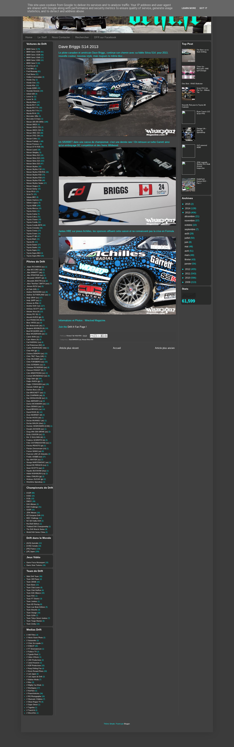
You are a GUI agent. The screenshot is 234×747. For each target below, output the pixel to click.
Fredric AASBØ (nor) (34, 457)
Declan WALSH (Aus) (35, 423)
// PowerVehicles (33, 693)
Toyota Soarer (32, 245)
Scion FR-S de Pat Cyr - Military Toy (203, 90)
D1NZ (29, 496)
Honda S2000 (32, 88)
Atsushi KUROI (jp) (34, 317)
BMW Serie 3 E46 (33, 57)
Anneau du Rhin (33, 303)
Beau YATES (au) (33, 323)
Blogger (127, 724)
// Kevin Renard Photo (35, 671)
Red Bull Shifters (33, 524)
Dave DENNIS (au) (34, 406)
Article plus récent (69, 348)
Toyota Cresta (32, 231)
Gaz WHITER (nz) (34, 460)
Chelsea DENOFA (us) (35, 354)
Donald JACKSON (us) (35, 429)
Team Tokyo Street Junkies (37, 618)
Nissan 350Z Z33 (33, 133)
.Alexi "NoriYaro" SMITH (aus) (38, 284)
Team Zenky (31, 624)
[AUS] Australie (32, 543)
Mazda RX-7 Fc (33, 108)
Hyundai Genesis (33, 91)
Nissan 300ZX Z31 (34, 127)
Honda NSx (31, 85)
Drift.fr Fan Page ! (77, 327)
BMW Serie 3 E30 (33, 52)
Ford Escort (31, 66)
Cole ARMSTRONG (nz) (36, 373)
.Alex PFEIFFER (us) (35, 275)
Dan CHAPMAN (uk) (34, 395)
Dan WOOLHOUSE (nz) (36, 398)
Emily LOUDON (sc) (34, 434)
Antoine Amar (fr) (33, 311)
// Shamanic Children (34, 699)
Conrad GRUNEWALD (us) (37, 376)
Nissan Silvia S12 (33, 155)
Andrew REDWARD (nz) (36, 292)
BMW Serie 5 (32, 63)
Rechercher (82, 37)
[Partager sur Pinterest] (105, 336)
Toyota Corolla (32, 222)
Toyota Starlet (32, 247)
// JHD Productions (34, 660)
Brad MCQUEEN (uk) (35, 331)
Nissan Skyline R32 (34, 175)
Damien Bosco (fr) (33, 390)
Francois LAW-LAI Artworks (37, 454)
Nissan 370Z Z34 (33, 136)
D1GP (29, 493)
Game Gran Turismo (34, 565)
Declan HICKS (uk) (34, 418)
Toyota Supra (32, 250)
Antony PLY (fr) (32, 314)
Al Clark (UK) (32, 289)
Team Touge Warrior (34, 621)
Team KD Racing (33, 604)
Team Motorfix (32, 610)
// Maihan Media (33, 680)
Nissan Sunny (32, 189)
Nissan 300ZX (32, 124)
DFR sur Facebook (105, 37)
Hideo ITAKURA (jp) (34, 476)
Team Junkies (32, 601)
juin (187, 242)
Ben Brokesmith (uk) (34, 326)
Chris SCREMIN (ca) (35, 365)
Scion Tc (30, 194)
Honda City (31, 80)
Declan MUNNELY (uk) (35, 421)
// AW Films (31, 635)
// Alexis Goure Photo (35, 638)
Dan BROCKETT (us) (35, 393)
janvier (188, 263)
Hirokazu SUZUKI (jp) (35, 479)
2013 (188, 212)
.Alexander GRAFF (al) (35, 278)
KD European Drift (33, 515)
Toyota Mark (31, 239)
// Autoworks (31, 640)
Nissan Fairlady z (33, 141)
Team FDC (31, 596)
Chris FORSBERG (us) (35, 362)
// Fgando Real (32, 654)
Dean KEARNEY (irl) (34, 415)
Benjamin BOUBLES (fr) (36, 328)
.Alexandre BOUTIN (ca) (36, 281)
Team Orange (32, 613)
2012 (188, 269)
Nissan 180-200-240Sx (35, 122)
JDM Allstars (31, 513)
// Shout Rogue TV (34, 702)
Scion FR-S (31, 192)
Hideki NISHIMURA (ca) (36, 474)
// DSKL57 (30, 646)
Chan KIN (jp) (32, 351)
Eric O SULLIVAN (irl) (35, 437)
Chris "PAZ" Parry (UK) (35, 356)
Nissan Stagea (32, 186)
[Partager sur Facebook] (102, 336)
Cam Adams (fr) (33, 339)
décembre (190, 216)
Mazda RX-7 (31, 105)
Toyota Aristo (32, 211)
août (187, 233)
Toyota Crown (32, 234)
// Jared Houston (33, 663)
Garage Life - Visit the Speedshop (202, 131)
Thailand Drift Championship (37, 526)
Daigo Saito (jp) (32, 379)
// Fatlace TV (32, 652)
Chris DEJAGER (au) (35, 359)
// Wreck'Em (31, 713)
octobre (189, 225)
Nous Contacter (61, 37)
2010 (188, 278)
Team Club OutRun (34, 590)
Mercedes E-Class (34, 119)
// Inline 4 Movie (33, 657)
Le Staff (42, 37)
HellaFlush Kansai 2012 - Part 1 (202, 181)
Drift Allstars (31, 504)
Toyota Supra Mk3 (33, 253)
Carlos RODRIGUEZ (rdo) (36, 348)
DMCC (29, 501)
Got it (203, 8)
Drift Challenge (32, 507)
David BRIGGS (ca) (75, 339)
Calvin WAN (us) (33, 337)
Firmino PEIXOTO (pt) (35, 446)
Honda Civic (31, 83)
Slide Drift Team (33, 576)
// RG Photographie (34, 696)
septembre (190, 229)
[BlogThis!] (95, 336)
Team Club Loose (33, 587)
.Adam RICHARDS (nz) (36, 267)
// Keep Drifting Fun (34, 668)
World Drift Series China (36, 532)
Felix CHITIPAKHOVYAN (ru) (38, 443)
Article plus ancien (165, 348)
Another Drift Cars (33, 306)
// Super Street (32, 705)
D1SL (29, 499)
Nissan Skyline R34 (34, 180)
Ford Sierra (31, 74)
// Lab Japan (31, 674)
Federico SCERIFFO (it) (36, 440)
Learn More (189, 8)
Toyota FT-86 (32, 236)
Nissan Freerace (33, 144)
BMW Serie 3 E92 (33, 60)
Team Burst (31, 585)
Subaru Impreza (33, 200)
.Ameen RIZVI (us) (34, 286)
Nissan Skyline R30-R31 (36, 172)
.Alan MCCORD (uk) (34, 270)
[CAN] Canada (32, 546)
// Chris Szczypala (34, 643)
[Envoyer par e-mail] (92, 336)
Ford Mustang (32, 71)
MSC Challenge (32, 518)
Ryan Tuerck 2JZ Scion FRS (203, 113)
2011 (188, 273)
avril (187, 251)
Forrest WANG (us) (34, 451)
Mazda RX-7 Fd (33, 111)
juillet (187, 238)
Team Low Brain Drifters (36, 607)
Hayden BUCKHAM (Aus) (36, 471)
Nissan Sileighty (33, 152)
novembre (190, 220)
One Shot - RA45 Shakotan (192, 84)
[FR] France (31, 549)
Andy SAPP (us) (33, 300)
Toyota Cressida (33, 228)
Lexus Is (30, 97)
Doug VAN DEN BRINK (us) (37, 432)
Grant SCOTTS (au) (34, 468)
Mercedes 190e (32, 116)
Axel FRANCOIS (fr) (34, 320)
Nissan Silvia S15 (33, 164)
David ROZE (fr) (33, 412)
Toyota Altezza (32, 208)
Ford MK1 (30, 69)
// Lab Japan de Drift (34, 677)
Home (28, 37)
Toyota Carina (32, 214)
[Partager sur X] (99, 336)
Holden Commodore (34, 77)
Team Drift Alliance (34, 593)
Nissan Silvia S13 (33, 158)
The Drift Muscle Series (36, 529)
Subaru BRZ (31, 197)
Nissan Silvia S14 (87, 339)
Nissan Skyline (32, 166)
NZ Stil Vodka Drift (34, 521)
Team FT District (33, 599)
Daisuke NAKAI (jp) (34, 387)
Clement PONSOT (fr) (35, 370)
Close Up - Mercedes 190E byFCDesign (203, 69)
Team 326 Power (33, 579)
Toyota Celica (32, 217)
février (188, 259)
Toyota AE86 (31, 206)
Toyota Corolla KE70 (34, 225)
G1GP (29, 510)
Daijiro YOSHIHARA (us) (36, 384)
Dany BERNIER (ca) (34, 401)
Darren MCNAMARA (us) (36, 404)
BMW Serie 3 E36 (33, 55)
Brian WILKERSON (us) (36, 334)
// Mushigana (31, 688)
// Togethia (31, 707)
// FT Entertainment (34, 649)
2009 (188, 282)
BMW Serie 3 (32, 49)
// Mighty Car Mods (34, 685)
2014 (188, 208)
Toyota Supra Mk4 (33, 256)
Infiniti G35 (31, 94)
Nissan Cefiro (32, 139)
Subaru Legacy (32, 203)
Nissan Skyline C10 (34, 169)
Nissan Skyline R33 (34, 178)
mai (187, 246)
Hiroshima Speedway (35, 482)
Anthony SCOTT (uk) (35, 309)
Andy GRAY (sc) (33, 298)
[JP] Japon (31, 551)
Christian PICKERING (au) (37, 367)
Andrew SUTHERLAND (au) (37, 295)
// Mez (29, 682)
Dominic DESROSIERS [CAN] (38, 426)
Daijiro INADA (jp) (33, 381)
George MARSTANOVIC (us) (37, 462)
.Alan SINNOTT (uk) (34, 272)
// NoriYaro (31, 691)
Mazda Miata (31, 102)
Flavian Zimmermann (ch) (36, 448)
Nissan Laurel (32, 150)
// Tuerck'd (31, 710)
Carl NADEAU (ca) (34, 342)
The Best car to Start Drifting (203, 51)
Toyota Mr (30, 242)
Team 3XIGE (31, 582)
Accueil (117, 348)
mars (187, 255)
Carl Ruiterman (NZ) (34, 345)
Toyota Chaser (32, 219)
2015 (188, 204)
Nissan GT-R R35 (33, 147)
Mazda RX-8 (31, 113)
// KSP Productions (34, 665)
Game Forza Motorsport (36, 562)
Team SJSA (31, 615)
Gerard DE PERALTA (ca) (36, 465)
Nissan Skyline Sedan (35, 183)
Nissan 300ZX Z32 (34, 130)
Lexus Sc (30, 99)
